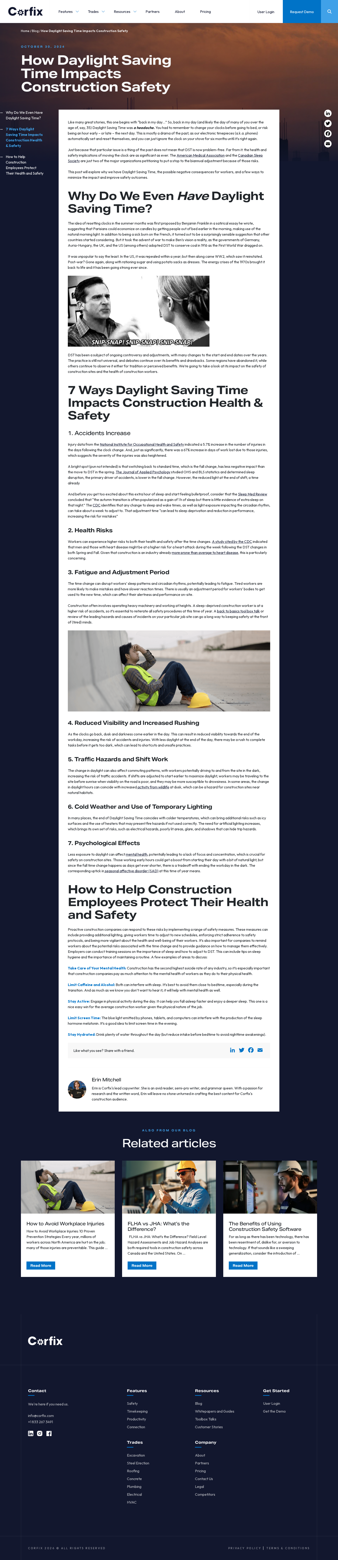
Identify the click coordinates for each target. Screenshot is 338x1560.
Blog (35, 31)
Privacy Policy (244, 1548)
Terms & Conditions (288, 1548)
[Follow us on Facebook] (49, 1433)
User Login (265, 11)
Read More (40, 1265)
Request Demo (302, 11)
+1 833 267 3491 (40, 1422)
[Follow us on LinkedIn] (30, 1433)
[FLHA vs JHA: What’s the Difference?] (169, 1187)
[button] (65, 11)
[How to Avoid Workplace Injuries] (68, 1187)
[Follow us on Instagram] (40, 1433)
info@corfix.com (41, 1416)
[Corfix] (25, 11)
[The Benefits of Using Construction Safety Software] (270, 1187)
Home (25, 31)
